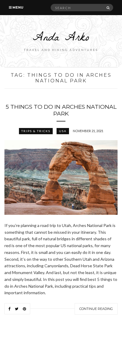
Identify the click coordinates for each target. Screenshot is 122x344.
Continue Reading (96, 309)
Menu (17, 7)
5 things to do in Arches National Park (61, 110)
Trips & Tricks (35, 131)
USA (63, 131)
